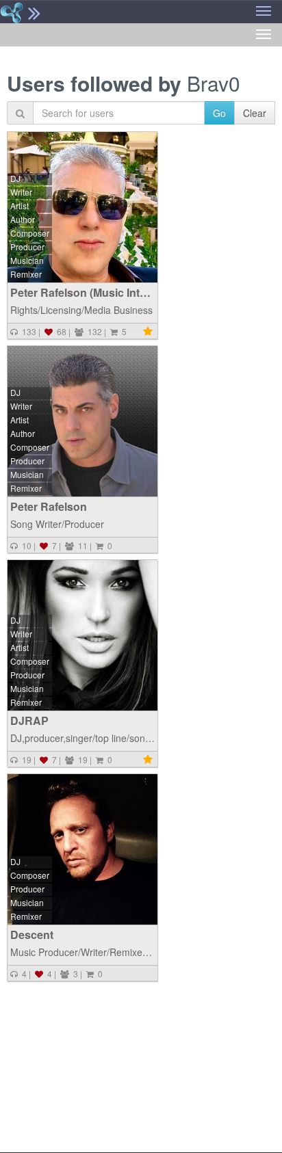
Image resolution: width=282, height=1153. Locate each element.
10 (24, 545)
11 (81, 545)
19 (24, 759)
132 (93, 331)
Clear (254, 113)
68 (59, 331)
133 (27, 331)
